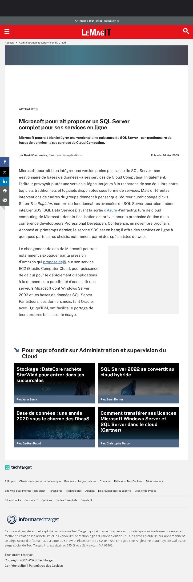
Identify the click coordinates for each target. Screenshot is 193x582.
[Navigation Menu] (7, 32)
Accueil (9, 42)
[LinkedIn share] (4, 181)
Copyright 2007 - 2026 (20, 560)
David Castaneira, (36, 155)
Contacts (105, 481)
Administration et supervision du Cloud (42, 42)
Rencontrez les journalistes (80, 481)
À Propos (10, 481)
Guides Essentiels (66, 500)
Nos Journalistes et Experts (114, 490)
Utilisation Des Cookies (128, 481)
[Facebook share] (4, 162)
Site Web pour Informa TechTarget (25, 490)
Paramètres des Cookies (46, 565)
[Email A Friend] (4, 201)
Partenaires (55, 490)
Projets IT (86, 500)
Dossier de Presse (145, 490)
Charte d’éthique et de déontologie (40, 481)
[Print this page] (4, 191)
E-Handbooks (13, 500)
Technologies (74, 490)
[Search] (186, 32)
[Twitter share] (4, 172)
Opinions (46, 500)
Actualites (28, 109)
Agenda (90, 490)
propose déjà (54, 262)
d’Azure (110, 210)
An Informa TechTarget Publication (95, 20)
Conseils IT (31, 500)
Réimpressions (155, 481)
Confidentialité (15, 565)
